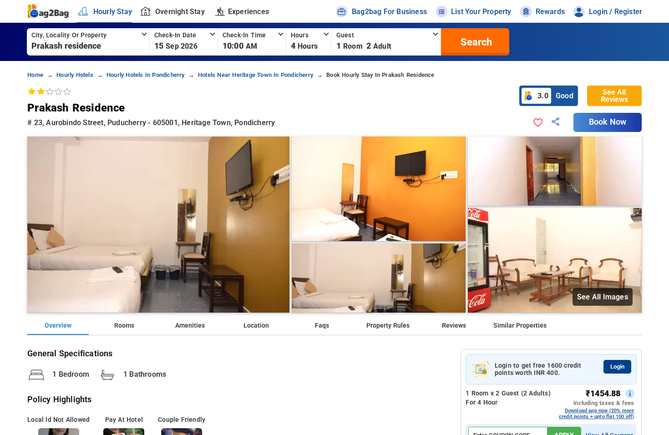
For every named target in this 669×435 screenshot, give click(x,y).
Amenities (190, 325)
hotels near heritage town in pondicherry (255, 74)
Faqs (322, 325)
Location (256, 325)
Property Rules (388, 325)
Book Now (607, 121)
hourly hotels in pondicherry (145, 74)
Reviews (454, 325)
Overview (58, 325)
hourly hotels (74, 74)
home (35, 74)
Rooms (124, 325)
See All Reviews (614, 96)
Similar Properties (520, 325)
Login (617, 366)
